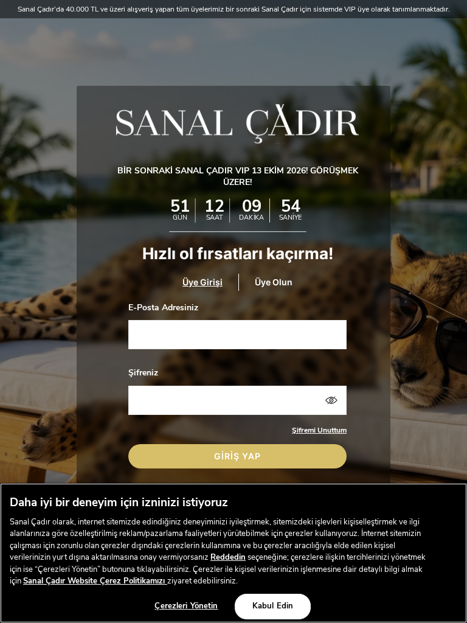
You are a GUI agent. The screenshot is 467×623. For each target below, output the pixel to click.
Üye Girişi (202, 282)
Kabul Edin (272, 605)
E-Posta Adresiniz (163, 307)
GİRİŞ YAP (237, 456)
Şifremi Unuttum (319, 430)
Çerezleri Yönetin (186, 605)
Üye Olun (273, 282)
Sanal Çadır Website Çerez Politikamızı (95, 581)
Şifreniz (143, 372)
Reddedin (228, 557)
